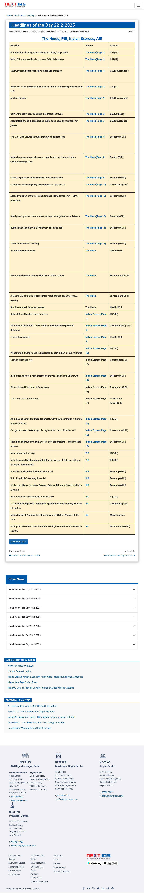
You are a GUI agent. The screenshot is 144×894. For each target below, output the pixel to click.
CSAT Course (14, 875)
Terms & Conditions (61, 871)
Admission (58, 855)
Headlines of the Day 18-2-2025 (25, 617)
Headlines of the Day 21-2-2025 (24, 555)
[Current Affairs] (15, 5)
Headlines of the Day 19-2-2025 (25, 607)
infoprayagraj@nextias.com (23, 845)
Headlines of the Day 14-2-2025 (25, 644)
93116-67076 (63, 795)
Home (9, 15)
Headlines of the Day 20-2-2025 (25, 598)
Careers (56, 863)
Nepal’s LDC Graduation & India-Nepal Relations (31, 711)
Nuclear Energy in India (19, 671)
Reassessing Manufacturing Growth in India (29, 728)
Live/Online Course (16, 863)
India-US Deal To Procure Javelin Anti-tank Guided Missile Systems (41, 687)
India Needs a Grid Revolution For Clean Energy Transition (36, 722)
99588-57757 (17, 842)
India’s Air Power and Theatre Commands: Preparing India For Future (42, 717)
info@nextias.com (19, 800)
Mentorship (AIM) (16, 867)
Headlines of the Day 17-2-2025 (25, 626)
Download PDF (18, 541)
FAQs (55, 859)
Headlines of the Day (24, 15)
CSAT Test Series (38, 863)
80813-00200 (17, 797)
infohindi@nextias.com (67, 799)
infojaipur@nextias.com (112, 796)
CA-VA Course (14, 871)
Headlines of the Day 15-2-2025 (25, 635)
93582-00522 (108, 792)
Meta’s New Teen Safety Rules (23, 682)
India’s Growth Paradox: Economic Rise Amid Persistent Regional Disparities (45, 676)
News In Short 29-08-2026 (20, 665)
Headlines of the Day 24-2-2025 (119, 555)
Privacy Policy (59, 867)
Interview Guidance (39, 881)
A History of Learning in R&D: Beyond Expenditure (32, 706)
